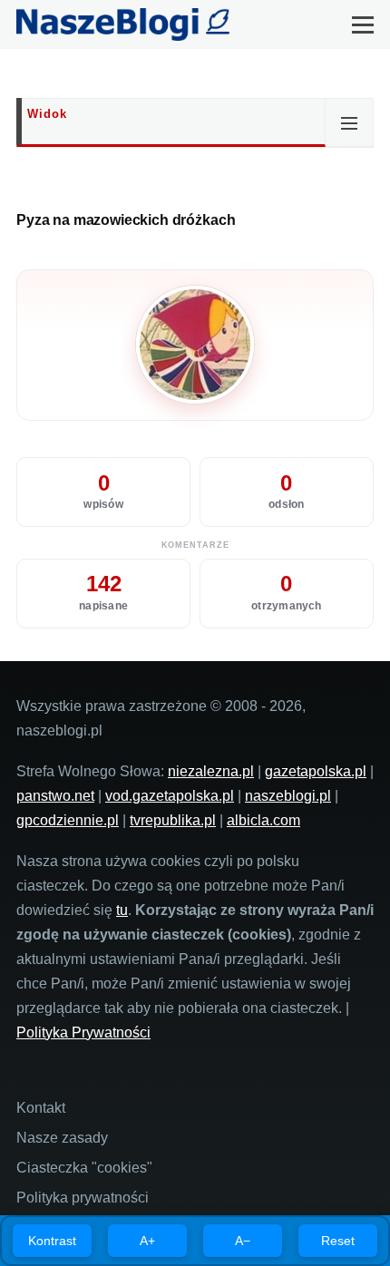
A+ (147, 1240)
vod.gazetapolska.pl (169, 795)
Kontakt (40, 1107)
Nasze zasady (62, 1137)
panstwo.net (55, 795)
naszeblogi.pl (288, 795)
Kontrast (52, 1240)
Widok (47, 114)
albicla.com (263, 820)
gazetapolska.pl (315, 771)
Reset (338, 1240)
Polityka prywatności (82, 1197)
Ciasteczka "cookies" (84, 1167)
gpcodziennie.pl (67, 820)
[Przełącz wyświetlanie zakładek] (349, 122)
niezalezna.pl (211, 771)
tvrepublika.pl (173, 820)
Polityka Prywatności (83, 1032)
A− (242, 1240)
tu (122, 910)
